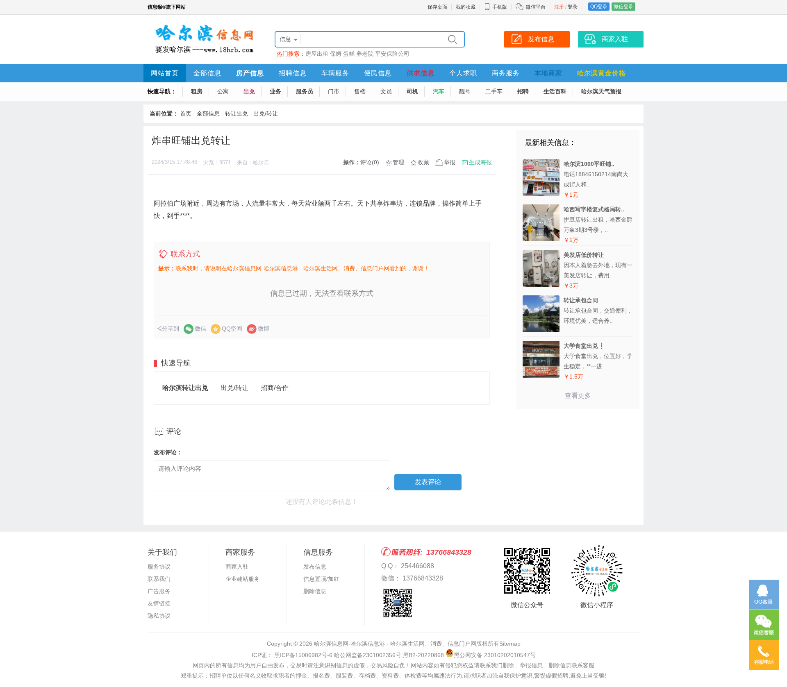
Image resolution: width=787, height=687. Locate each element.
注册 (559, 7)
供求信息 (420, 73)
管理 (398, 162)
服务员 (304, 91)
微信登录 (623, 6)
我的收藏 (465, 7)
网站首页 (165, 73)
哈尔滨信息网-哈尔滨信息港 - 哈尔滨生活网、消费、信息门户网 (395, 643)
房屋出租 (316, 53)
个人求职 (463, 73)
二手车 (494, 91)
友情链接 (159, 603)
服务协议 (159, 566)
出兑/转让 (265, 113)
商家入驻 (236, 566)
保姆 (335, 53)
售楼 (360, 91)
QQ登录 (598, 6)
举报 (449, 162)
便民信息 (378, 73)
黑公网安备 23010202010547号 (495, 655)
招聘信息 (293, 73)
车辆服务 (335, 73)
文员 (386, 91)
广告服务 (159, 591)
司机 (412, 91)
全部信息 (207, 73)
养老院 (364, 53)
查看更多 (578, 395)
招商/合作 (275, 387)
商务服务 (506, 73)
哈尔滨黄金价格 (601, 73)
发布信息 (314, 566)
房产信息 (250, 73)
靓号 (465, 91)
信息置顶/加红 (321, 579)
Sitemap (510, 643)
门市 (333, 91)
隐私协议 (159, 615)
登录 (573, 7)
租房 (196, 91)
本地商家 (548, 73)
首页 (185, 113)
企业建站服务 (242, 579)
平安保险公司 (392, 53)
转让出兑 (236, 113)
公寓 (223, 91)
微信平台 (536, 7)
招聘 (523, 91)
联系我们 (159, 579)
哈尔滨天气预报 (601, 91)
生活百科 (555, 91)
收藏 (423, 162)
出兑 (249, 91)
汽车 (438, 91)
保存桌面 (437, 7)
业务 (275, 91)
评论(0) (369, 162)
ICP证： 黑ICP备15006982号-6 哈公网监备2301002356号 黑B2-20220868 (348, 655)
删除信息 (314, 591)
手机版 (499, 7)
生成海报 (480, 162)
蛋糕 (349, 53)
